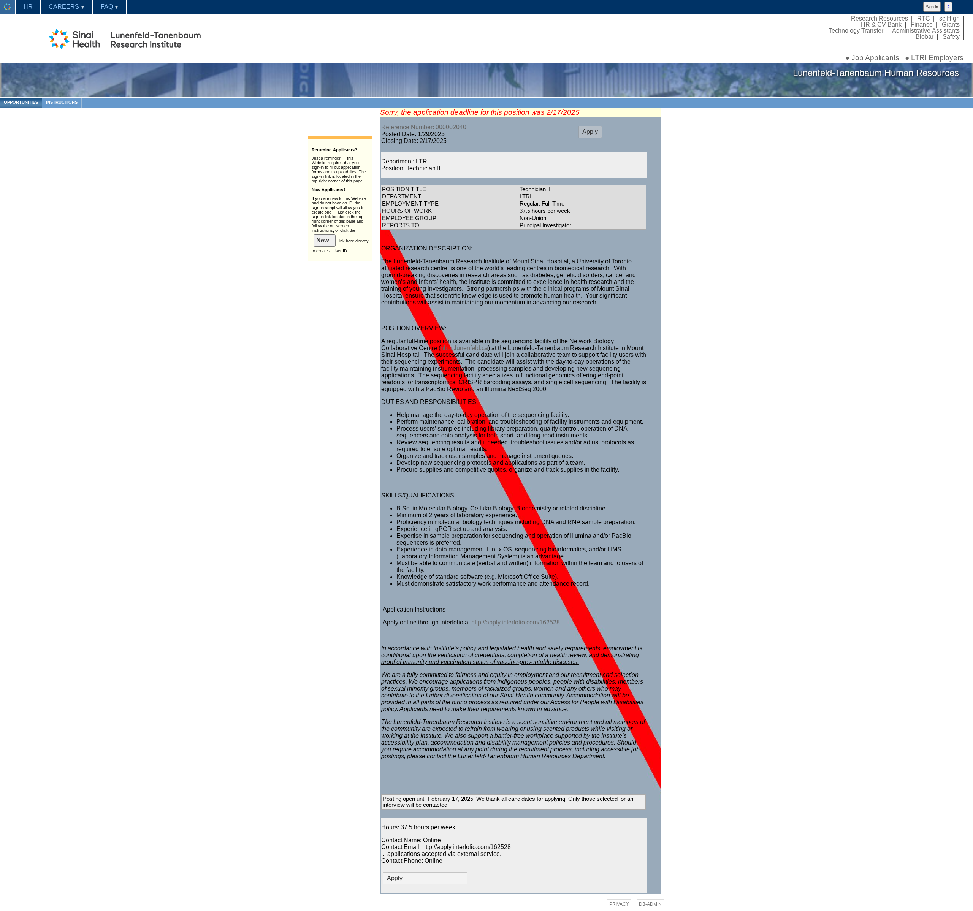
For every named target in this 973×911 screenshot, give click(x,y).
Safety (951, 36)
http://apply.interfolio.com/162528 (515, 622)
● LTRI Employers (934, 58)
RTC (923, 18)
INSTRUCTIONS (62, 102)
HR (28, 6)
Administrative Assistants (926, 30)
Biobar (924, 36)
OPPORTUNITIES (21, 102)
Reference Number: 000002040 (423, 127)
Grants (951, 24)
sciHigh (949, 18)
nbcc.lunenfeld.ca (464, 348)
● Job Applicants (872, 58)
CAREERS (67, 6)
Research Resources (879, 18)
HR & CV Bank (881, 24)
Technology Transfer (856, 30)
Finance (922, 24)
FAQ (110, 6)
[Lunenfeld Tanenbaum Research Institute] (7, 7)
